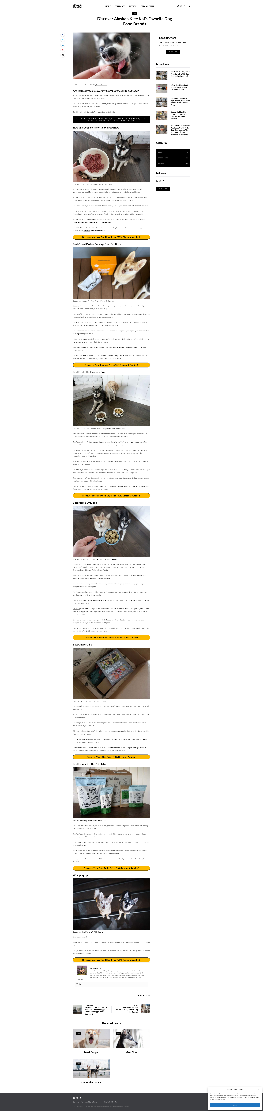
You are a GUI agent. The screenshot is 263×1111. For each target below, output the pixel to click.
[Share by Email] (63, 55)
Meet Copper (91, 1052)
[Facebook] (83, 984)
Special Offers (148, 6)
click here (87, 231)
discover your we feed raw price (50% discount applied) (111, 237)
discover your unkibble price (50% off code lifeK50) (111, 637)
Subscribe (163, 188)
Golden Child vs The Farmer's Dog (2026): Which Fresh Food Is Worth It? (179, 115)
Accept (235, 1105)
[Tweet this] (63, 40)
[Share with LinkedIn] (63, 45)
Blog (134, 13)
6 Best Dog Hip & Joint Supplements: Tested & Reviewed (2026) (179, 87)
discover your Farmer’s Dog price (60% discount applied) (111, 495)
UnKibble (76, 564)
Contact (76, 1102)
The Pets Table (85, 826)
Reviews (133, 6)
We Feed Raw (77, 189)
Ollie (87, 714)
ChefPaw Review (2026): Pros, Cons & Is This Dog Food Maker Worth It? (180, 74)
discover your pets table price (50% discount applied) (111, 868)
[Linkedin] (80, 984)
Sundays (76, 306)
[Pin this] (63, 50)
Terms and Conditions (89, 1102)
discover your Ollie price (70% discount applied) (111, 757)
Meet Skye (131, 1052)
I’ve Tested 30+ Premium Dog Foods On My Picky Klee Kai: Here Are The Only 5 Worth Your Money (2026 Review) (180, 130)
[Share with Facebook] (63, 35)
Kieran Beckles (101, 85)
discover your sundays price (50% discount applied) (111, 365)
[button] (259, 1089)
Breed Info (120, 6)
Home (108, 6)
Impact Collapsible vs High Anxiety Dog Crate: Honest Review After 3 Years (180, 101)
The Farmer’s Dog (79, 434)
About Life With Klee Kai (108, 1102)
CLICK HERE (173, 52)
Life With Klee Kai (91, 1082)
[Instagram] (77, 984)
